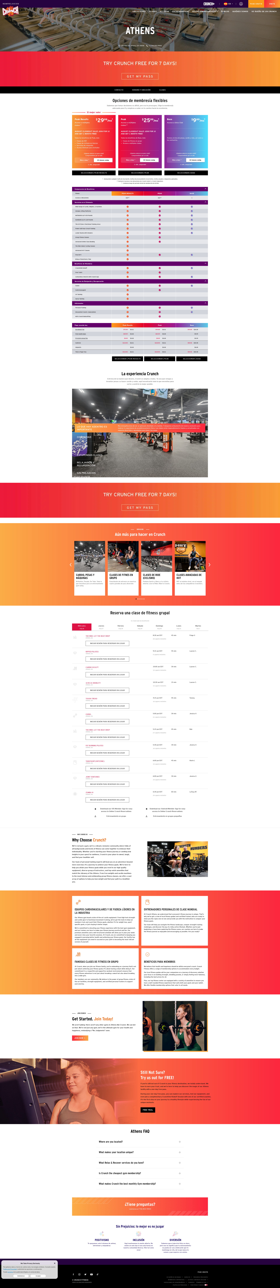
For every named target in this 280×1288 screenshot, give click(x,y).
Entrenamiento (180, 11)
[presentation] (70, 564)
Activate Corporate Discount (197, 1279)
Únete (272, 4)
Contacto (187, 1277)
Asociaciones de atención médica (174, 1282)
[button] (81, 626)
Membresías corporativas (176, 1279)
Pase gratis (256, 4)
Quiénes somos (240, 11)
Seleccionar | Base (186, 173)
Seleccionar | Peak (140, 173)
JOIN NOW (78, 1038)
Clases (153, 11)
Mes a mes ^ (84, 160)
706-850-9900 (145, 1209)
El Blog (225, 11)
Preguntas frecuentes (200, 1277)
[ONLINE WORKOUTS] (209, 4)
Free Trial (148, 1110)
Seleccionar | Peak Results (94, 173)
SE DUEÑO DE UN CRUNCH (264, 11)
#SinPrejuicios (11, 4)
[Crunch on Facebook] (73, 1274)
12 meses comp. (103, 160)
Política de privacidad (180, 1285)
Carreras (191, 1282)
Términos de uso (201, 1282)
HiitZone (164, 11)
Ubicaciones (139, 11)
